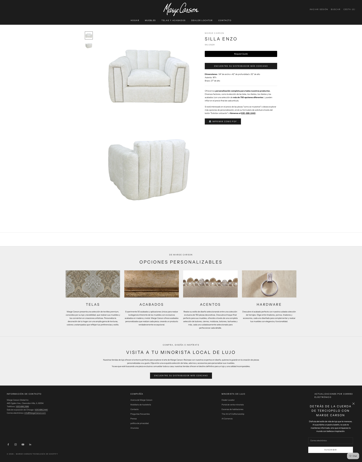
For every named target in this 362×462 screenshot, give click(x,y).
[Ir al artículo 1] (89, 35)
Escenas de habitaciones (232, 409)
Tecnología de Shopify (45, 454)
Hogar (135, 20)
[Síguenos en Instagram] (15, 444)
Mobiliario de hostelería (140, 404)
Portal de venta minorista (233, 404)
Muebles (150, 20)
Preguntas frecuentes (140, 414)
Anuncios (134, 428)
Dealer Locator (202, 20)
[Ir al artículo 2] (89, 46)
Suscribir (330, 450)
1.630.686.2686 (22, 406)
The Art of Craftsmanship (233, 414)
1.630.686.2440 (41, 409)
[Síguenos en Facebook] (8, 444)
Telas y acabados (173, 20)
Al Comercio (227, 418)
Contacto (224, 20)
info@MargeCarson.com (35, 413)
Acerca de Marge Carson (141, 400)
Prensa (133, 418)
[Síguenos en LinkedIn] (30, 444)
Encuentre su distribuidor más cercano (241, 66)
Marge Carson (214, 33)
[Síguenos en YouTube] (22, 444)
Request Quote (241, 54)
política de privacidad (139, 423)
